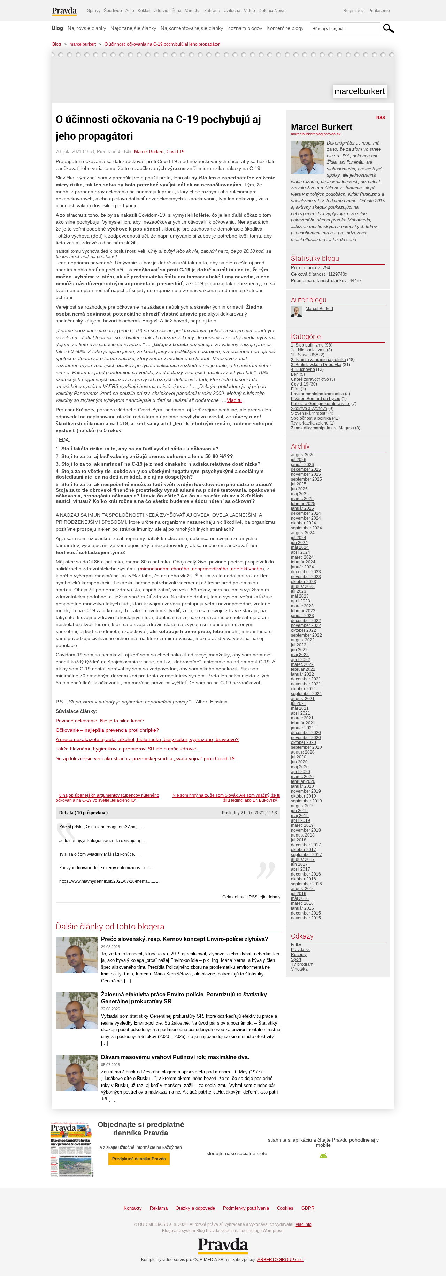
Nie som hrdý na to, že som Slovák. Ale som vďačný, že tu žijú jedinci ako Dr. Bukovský (226, 798)
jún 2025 (299, 489)
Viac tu (234, 400)
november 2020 (306, 737)
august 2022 (303, 640)
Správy (93, 10)
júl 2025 (298, 484)
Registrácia (354, 10)
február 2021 (303, 723)
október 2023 (303, 581)
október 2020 (303, 742)
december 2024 (306, 513)
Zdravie (161, 10)
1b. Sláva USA (304, 354)
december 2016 (306, 874)
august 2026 (303, 454)
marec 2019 (302, 825)
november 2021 (306, 684)
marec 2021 (302, 718)
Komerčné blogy (285, 27)
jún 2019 (299, 810)
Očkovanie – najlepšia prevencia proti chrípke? (107, 730)
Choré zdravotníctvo (310, 379)
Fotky (296, 944)
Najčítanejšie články (133, 27)
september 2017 (306, 854)
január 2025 (302, 508)
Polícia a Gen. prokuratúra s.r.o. (320, 403)
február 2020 (303, 781)
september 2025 (306, 479)
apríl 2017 (300, 869)
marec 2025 (302, 498)
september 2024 (306, 528)
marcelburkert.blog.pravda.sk (316, 134)
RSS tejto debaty (264, 897)
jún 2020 (299, 762)
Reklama (159, 1208)
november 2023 (306, 576)
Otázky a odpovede (195, 1208)
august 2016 (303, 888)
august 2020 (303, 752)
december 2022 (306, 620)
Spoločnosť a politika (311, 418)
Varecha (193, 10)
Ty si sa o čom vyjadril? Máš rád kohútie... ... (100, 854)
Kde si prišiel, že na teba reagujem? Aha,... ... (101, 827)
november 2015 (306, 918)
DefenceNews (272, 10)
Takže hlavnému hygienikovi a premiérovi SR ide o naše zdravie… (128, 749)
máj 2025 (300, 493)
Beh (295, 374)
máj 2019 (300, 815)
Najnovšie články (87, 27)
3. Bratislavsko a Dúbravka (316, 364)
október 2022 (303, 630)
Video (249, 10)
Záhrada (212, 10)
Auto (129, 10)
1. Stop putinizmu (307, 345)
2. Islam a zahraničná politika (318, 359)
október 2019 (303, 796)
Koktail (144, 10)
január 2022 (302, 674)
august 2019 (303, 805)
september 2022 (306, 635)
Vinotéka (299, 969)
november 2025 (306, 474)
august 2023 (303, 586)
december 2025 (306, 469)
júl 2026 (298, 459)
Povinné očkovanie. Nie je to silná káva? (100, 720)
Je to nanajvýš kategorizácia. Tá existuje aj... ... (103, 840)
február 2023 (303, 610)
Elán (295, 389)
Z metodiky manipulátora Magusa (322, 428)
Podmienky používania (246, 1208)
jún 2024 (299, 542)
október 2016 (303, 879)
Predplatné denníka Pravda (139, 1159)
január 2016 (302, 908)
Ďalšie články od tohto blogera (110, 926)
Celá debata (234, 897)
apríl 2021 (300, 713)
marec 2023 (302, 606)
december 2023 (306, 571)
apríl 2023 (300, 601)
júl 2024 (298, 537)
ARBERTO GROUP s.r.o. (280, 1259)
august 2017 (303, 859)
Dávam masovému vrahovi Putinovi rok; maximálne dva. (175, 1057)
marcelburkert (83, 44)
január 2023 (302, 615)
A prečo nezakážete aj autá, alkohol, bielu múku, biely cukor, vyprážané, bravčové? (147, 739)
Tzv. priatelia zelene (310, 423)
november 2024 (306, 518)
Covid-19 (175, 151)
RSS (380, 117)
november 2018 (306, 830)
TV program (302, 964)
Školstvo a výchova (309, 408)
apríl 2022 (300, 659)
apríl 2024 (300, 552)
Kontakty (133, 1208)
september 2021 (306, 693)
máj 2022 (300, 654)
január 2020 (302, 786)
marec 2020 (302, 776)
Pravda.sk (300, 949)
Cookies (285, 1208)
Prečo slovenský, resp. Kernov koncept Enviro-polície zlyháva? (184, 939)
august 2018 (303, 835)
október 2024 (303, 523)
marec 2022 (302, 664)
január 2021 (302, 727)
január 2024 (302, 567)
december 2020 (306, 732)
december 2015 (306, 913)
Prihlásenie (379, 10)
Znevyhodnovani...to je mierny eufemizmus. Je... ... (106, 867)
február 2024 (303, 562)
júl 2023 (298, 591)
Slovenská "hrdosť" (309, 413)
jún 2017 (299, 864)
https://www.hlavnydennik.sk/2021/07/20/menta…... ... (109, 881)
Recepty (299, 954)
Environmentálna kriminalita (317, 393)
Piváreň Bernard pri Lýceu (315, 398)
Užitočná (232, 10)
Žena (177, 10)
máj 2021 (300, 708)
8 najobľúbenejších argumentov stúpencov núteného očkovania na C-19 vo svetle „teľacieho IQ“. (107, 798)
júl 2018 (298, 840)
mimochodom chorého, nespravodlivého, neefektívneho (201, 568)
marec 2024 (302, 557)
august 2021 (303, 698)
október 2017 (303, 849)
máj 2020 (300, 766)
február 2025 (303, 503)
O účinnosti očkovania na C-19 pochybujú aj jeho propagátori (163, 44)
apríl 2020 (300, 771)
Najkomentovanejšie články (192, 27)
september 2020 (306, 747)
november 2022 (306, 625)
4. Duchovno (303, 369)
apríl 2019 (300, 820)
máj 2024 (300, 547)
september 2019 (306, 801)
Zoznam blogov (245, 27)
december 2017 (306, 844)
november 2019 (306, 791)
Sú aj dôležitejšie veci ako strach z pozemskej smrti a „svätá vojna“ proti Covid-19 (145, 758)
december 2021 (306, 679)
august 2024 (303, 532)
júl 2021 (298, 703)
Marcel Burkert (149, 151)
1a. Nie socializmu (308, 350)
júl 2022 (298, 645)
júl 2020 (298, 757)
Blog (57, 28)
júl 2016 (298, 893)
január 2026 (302, 464)
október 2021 (303, 688)
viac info (304, 1224)
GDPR (307, 1208)
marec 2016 (302, 903)
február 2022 (303, 669)
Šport (296, 959)
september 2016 (306, 883)
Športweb (113, 10)
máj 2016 (300, 898)
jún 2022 (299, 649)
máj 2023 (300, 596)
